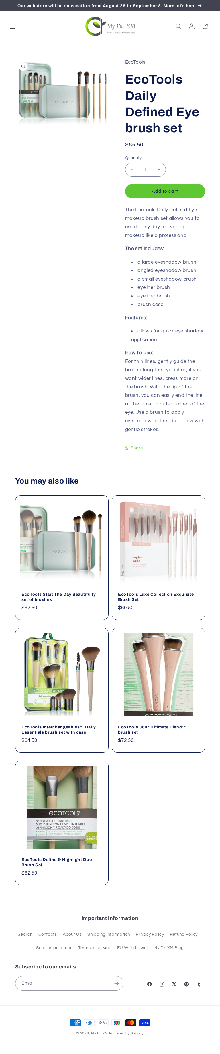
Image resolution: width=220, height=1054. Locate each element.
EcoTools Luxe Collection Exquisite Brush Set (156, 597)
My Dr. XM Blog (169, 948)
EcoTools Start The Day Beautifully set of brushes (58, 597)
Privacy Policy (150, 934)
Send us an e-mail (54, 948)
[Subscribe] (116, 983)
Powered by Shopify (126, 1033)
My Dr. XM (100, 1033)
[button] (12, 26)
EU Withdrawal (132, 948)
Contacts (47, 934)
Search (25, 934)
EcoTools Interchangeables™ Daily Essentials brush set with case (58, 729)
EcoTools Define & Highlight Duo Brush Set (56, 862)
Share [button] (137, 448)
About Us (72, 934)
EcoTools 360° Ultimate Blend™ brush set (152, 729)
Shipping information (108, 934)
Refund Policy (184, 934)
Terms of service (94, 948)
